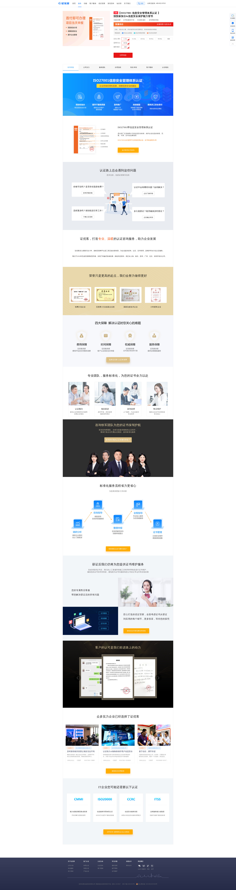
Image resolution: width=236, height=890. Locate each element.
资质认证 (86, 868)
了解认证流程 (88, 217)
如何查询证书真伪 (128, 150)
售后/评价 (133, 67)
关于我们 (127, 3)
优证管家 (102, 3)
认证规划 (165, 67)
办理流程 (118, 67)
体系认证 (86, 865)
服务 (79, 3)
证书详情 (71, 67)
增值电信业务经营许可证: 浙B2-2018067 (108, 884)
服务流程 (114, 865)
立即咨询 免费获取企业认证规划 (118, 832)
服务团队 (102, 67)
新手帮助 (114, 868)
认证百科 (100, 865)
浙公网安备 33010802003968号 (147, 884)
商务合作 (129, 865)
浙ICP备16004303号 (128, 884)
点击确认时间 (148, 217)
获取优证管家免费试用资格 (136, 631)
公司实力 (86, 67)
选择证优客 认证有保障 (118, 360)
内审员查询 (151, 3)
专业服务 (70, 868)
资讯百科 (111, 3)
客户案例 (93, 3)
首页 (74, 3)
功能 (85, 3)
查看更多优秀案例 (118, 771)
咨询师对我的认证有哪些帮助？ (118, 440)
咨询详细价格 (88, 193)
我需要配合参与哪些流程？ (118, 549)
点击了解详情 (148, 193)
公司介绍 (70, 865)
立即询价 (123, 55)
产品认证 (86, 871)
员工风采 (70, 871)
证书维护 (114, 871)
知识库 (119, 3)
